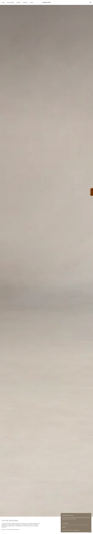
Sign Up (64, 527)
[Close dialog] (89, 515)
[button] (3, 2)
